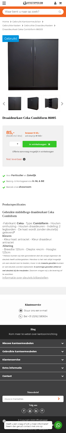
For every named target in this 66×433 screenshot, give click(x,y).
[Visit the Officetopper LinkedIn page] (36, 411)
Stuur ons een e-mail (35, 310)
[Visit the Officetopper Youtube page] (30, 411)
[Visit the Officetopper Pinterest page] (42, 411)
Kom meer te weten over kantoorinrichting (33, 334)
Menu (4, 3)
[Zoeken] (60, 12)
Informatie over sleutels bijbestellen (25, 277)
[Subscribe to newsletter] (59, 399)
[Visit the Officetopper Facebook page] (24, 411)
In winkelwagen (37, 144)
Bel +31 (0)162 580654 (36, 316)
